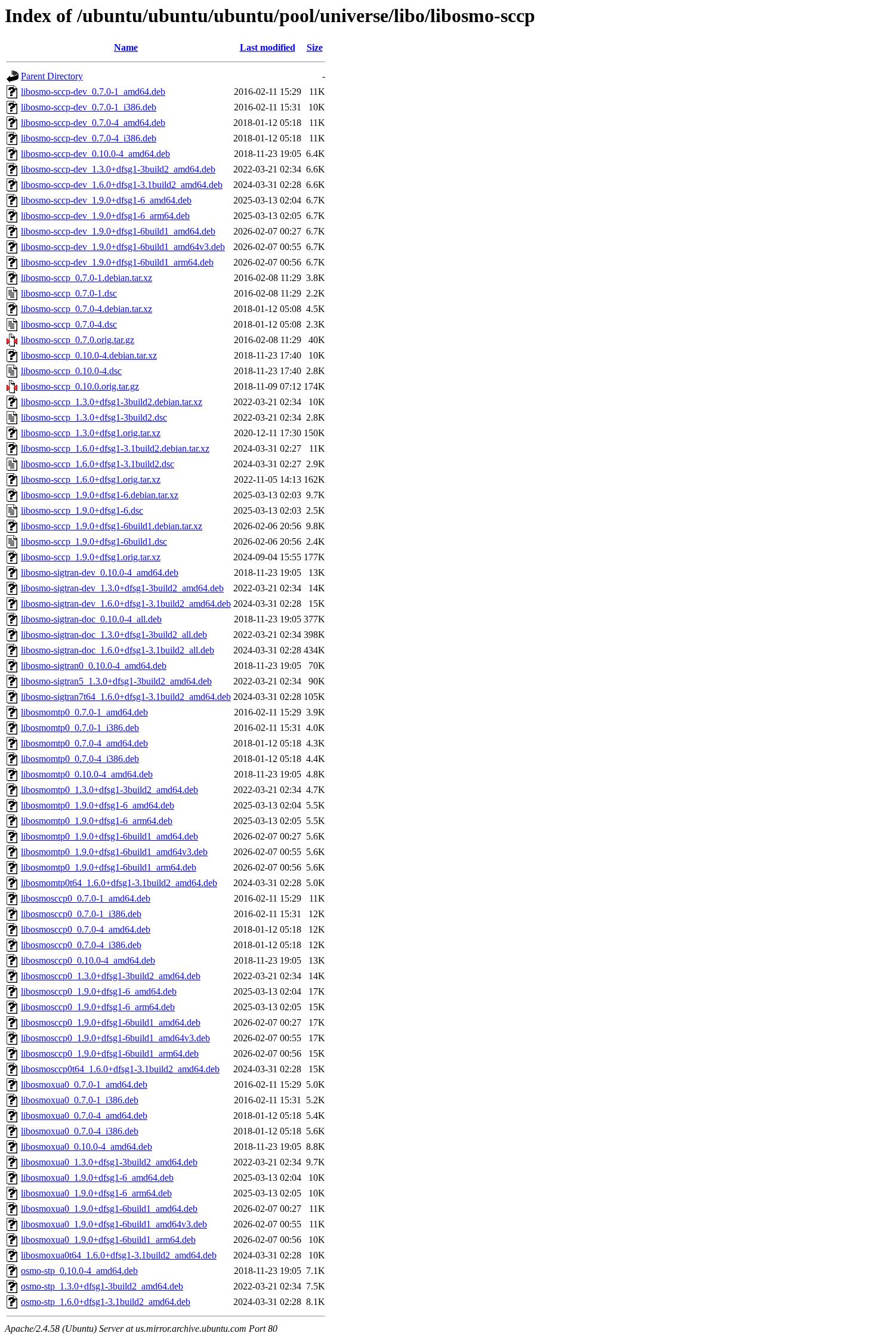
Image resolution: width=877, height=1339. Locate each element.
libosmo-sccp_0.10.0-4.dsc (71, 371)
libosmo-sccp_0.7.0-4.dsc (69, 324)
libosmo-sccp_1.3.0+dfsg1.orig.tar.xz (90, 433)
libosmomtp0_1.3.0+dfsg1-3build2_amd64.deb (109, 790)
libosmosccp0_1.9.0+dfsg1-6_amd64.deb (99, 991)
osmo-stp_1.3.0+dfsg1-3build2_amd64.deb (102, 1286)
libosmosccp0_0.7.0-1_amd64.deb (85, 898)
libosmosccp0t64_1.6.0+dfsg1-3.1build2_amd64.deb (120, 1069)
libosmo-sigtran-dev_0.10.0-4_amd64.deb (99, 572)
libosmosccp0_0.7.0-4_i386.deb (81, 945)
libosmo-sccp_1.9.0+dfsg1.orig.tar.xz (90, 557)
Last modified (267, 47)
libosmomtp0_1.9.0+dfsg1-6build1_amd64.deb (109, 836)
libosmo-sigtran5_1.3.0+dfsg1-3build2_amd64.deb (116, 681)
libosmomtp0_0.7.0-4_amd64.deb (84, 743)
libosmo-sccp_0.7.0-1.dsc (69, 293)
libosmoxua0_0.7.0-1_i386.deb (79, 1100)
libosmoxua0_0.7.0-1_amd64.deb (84, 1084)
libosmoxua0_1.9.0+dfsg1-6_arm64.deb (96, 1193)
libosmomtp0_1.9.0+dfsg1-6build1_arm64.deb (108, 867)
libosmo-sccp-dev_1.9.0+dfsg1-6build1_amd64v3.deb (123, 247)
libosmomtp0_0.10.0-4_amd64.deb (87, 774)
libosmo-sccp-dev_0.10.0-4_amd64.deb (95, 154)
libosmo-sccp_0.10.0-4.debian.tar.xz (89, 355)
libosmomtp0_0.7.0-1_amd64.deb (84, 712)
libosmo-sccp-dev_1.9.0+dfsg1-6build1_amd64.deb (118, 231)
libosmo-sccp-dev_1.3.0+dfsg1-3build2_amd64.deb (118, 169)
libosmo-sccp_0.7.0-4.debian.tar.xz (86, 309)
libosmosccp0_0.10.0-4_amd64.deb (88, 960)
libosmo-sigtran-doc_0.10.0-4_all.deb (91, 619)
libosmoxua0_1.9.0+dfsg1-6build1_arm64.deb (108, 1240)
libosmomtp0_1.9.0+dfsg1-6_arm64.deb (96, 821)
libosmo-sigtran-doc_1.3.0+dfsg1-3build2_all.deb (114, 635)
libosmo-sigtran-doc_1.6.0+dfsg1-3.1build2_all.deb (117, 650)
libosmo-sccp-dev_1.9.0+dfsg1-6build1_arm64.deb (117, 262)
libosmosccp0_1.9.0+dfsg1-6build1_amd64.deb (110, 1022)
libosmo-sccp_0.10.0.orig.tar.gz (80, 386)
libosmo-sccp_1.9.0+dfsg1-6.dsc (82, 510)
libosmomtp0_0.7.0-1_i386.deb (80, 728)
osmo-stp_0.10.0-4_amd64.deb (79, 1271)
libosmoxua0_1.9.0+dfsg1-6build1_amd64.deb (109, 1209)
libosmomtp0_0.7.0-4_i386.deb (80, 759)
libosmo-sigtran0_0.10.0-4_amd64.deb (93, 666)
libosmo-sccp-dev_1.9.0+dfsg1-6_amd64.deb (106, 200)
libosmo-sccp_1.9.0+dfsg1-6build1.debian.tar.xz (111, 526)
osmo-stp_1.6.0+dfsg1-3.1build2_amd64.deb (105, 1302)
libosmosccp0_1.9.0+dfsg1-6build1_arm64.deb (110, 1053)
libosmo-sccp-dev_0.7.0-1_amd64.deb (93, 92)
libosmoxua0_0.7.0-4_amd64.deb (84, 1115)
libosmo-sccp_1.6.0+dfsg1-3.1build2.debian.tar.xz (115, 448)
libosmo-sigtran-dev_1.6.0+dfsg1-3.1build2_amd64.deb (126, 603)
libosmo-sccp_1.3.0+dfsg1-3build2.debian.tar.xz (111, 402)
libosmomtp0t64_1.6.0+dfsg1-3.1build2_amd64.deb (119, 883)
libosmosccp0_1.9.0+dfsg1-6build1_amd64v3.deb (115, 1038)
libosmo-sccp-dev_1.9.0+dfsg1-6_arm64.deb (105, 216)
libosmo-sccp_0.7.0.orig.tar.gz (77, 340)
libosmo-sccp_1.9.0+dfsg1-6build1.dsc (94, 541)
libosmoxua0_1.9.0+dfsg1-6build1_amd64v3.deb (114, 1224)
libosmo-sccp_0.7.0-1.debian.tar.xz (86, 278)
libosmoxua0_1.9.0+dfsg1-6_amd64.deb (97, 1178)
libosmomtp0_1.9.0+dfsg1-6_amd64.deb (97, 805)
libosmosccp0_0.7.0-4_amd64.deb (85, 929)
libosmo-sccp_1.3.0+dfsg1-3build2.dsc (94, 417)
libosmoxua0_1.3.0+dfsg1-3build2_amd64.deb (109, 1162)
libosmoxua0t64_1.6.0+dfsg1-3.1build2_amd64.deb (119, 1255)
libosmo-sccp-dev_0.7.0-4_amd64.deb (93, 123)
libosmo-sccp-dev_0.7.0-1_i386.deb (88, 107)
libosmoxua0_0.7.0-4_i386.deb (79, 1131)
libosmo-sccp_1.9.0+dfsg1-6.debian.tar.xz (99, 495)
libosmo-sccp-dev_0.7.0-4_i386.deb (88, 138)
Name (126, 47)
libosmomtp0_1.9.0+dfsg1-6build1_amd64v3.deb (114, 852)
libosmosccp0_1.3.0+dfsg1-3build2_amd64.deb (110, 976)
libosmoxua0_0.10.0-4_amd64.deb (86, 1146)
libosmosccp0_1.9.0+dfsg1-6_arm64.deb (98, 1007)
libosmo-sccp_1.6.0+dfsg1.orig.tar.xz (90, 479)
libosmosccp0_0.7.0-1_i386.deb (81, 914)
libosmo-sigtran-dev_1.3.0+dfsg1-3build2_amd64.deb (122, 588)
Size (315, 47)
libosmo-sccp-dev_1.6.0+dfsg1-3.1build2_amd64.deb (122, 185)
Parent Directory (52, 76)
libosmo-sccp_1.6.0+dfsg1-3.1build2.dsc (97, 464)
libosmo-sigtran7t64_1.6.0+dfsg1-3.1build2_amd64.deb (126, 697)
